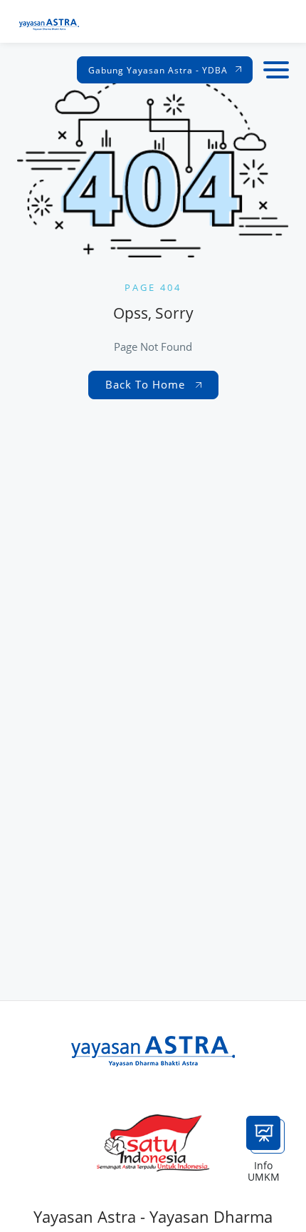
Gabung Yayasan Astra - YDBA (159, 70)
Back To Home (147, 384)
